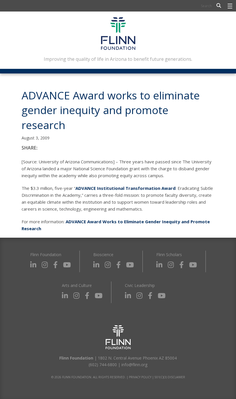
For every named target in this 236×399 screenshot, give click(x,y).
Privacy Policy (140, 377)
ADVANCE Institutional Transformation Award (125, 188)
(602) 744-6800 (103, 364)
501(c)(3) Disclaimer (170, 377)
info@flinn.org (134, 364)
